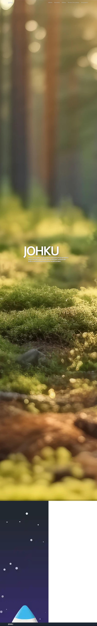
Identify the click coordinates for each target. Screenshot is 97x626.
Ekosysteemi (84, 2)
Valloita (50, 2)
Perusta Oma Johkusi (73, 2)
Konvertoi (57, 2)
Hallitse (64, 2)
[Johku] (10, 2)
